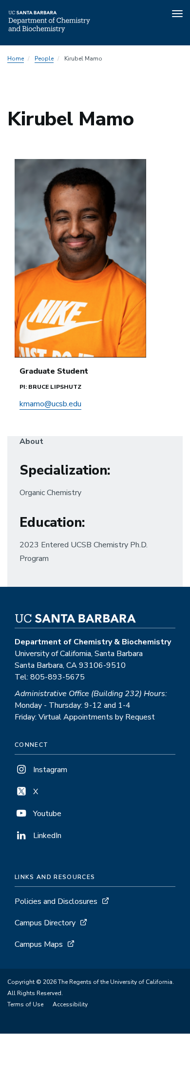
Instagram (49, 769)
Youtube (46, 813)
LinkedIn (46, 835)
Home (15, 58)
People (44, 58)
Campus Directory (45, 923)
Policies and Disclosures (56, 901)
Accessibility (70, 1004)
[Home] (49, 31)
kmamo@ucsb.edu (50, 404)
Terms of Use (25, 1004)
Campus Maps (39, 944)
